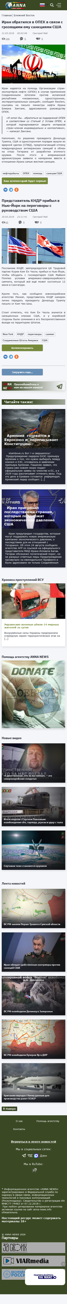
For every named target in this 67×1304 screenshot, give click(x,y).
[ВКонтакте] (5, 190)
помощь (37, 173)
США (44, 340)
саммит (50, 334)
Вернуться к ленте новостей (33, 1141)
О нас (19, 1121)
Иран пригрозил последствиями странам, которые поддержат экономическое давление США (29, 516)
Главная (7, 15)
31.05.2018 (14, 33)
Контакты (19, 1129)
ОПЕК (26, 173)
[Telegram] (11, 190)
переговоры (35, 334)
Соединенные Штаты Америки (20, 340)
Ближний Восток (24, 15)
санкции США (54, 173)
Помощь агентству (47, 1121)
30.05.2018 (14, 217)
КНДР (20, 334)
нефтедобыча (11, 173)
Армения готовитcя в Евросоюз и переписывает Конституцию (31, 439)
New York (8, 334)
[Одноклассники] (16, 190)
